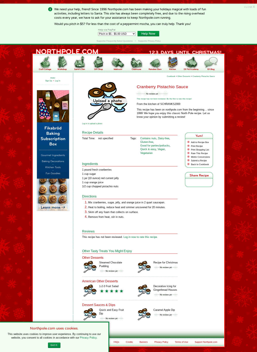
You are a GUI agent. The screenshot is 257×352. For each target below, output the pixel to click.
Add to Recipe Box (200, 142)
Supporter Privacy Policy (149, 41)
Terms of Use (181, 342)
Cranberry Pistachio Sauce (204, 76)
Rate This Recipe (199, 153)
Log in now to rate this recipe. (140, 236)
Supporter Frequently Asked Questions (115, 41)
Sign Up (48, 81)
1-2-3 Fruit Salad (108, 286)
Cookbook (171, 76)
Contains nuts (148, 138)
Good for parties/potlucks (155, 145)
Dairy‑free (163, 138)
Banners (144, 342)
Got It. (54, 345)
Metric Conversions (200, 157)
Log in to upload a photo (92, 124)
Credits (129, 342)
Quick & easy (148, 149)
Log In (57, 81)
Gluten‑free (146, 141)
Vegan (161, 149)
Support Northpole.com (206, 342)
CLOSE (249, 7)
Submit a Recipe (199, 160)
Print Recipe (197, 146)
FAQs (116, 342)
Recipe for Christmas (165, 262)
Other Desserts (183, 76)
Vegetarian (146, 153)
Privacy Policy (161, 342)
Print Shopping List (200, 149)
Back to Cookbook (200, 164)
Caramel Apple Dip (164, 309)
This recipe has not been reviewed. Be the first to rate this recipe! (164, 99)
